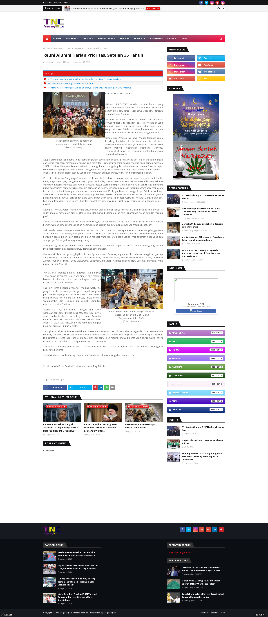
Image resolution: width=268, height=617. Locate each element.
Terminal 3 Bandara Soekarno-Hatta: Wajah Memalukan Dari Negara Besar (201, 569)
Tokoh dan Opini (57, 48)
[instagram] (212, 3)
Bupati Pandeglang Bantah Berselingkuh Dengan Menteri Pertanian (203, 595)
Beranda (47, 2)
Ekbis (193, 341)
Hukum (193, 349)
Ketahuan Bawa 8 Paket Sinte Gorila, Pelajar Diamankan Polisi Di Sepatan (76, 554)
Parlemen (193, 384)
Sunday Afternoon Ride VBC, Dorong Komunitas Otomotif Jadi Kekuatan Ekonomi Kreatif (77, 581)
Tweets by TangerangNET (180, 552)
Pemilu (193, 401)
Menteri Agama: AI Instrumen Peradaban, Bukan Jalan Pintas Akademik (203, 239)
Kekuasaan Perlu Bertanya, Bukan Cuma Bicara (70, 83)
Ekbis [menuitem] (184, 38)
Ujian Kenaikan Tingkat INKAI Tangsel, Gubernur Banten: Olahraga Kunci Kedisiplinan (77, 597)
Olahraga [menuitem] (139, 38)
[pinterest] (217, 3)
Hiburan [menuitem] (125, 38)
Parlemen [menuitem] (155, 38)
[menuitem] (47, 38)
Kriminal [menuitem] (172, 38)
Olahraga (193, 375)
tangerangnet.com (53, 62)
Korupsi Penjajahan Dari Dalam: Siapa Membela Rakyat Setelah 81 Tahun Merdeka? (201, 211)
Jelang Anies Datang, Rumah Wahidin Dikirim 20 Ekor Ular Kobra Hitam (201, 582)
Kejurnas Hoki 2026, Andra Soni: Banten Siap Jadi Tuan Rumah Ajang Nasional (107, 6)
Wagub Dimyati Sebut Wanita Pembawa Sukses (202, 442)
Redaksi (57, 2)
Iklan (66, 2)
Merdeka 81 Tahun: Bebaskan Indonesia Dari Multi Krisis (202, 225)
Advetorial (193, 332)
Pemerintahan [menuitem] (106, 38)
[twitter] (206, 3)
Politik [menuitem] (87, 38)
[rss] (211, 78)
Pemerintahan (193, 392)
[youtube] (211, 65)
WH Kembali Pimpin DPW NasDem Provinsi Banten (203, 197)
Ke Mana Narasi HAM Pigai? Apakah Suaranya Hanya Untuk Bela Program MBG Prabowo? (90, 87)
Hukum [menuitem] (57, 38)
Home (46, 48)
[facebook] (201, 3)
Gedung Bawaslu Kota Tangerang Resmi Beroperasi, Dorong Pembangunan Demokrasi (202, 456)
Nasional (193, 367)
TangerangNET (65, 612)
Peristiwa (193, 409)
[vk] (211, 71)
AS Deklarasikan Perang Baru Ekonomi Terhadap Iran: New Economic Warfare (84, 79)
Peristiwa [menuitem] (70, 38)
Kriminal (193, 358)
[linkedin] (214, 529)
